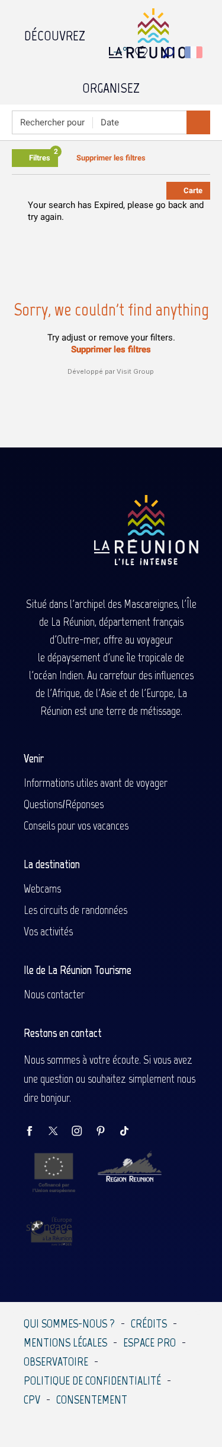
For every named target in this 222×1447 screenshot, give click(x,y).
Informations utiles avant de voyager (96, 783)
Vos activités (48, 931)
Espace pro (149, 1342)
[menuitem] (54, 32)
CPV (32, 1399)
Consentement (91, 1399)
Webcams (42, 888)
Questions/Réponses (64, 804)
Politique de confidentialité (92, 1380)
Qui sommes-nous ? (69, 1323)
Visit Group (135, 371)
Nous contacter (54, 994)
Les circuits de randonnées (75, 910)
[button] (168, 52)
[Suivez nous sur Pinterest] (106, 1132)
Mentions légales (65, 1342)
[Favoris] (142, 52)
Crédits (149, 1323)
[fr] (194, 52)
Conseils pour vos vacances (76, 825)
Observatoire (56, 1361)
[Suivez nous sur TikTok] (130, 1132)
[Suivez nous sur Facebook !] (35, 1132)
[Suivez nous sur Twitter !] (59, 1132)
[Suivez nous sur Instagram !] (83, 1132)
